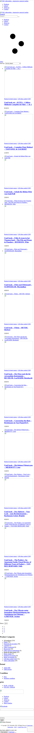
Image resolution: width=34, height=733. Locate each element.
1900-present (8, 669)
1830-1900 (7, 668)
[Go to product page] (19, 82)
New (5, 677)
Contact (6, 9)
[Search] (18, 16)
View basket (4, 732)
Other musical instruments (11, 650)
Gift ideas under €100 (24, 99)
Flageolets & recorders (10, 644)
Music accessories (9, 657)
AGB (15, 727)
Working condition (9, 678)
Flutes (5, 642)
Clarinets (6, 645)
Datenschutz (10, 727)
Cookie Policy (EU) (22, 727)
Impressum (29, 725)
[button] (2, 14)
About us (6, 7)
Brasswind (7, 649)
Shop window (8, 703)
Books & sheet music (10, 99)
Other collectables (9, 660)
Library (6, 6)
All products (7, 640)
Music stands (8, 654)
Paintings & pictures (10, 655)
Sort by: (2, 63)
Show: (2, 623)
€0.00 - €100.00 (8, 685)
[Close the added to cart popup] (15, 732)
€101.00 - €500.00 (9, 687)
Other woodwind (9, 647)
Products (6, 4)
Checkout (11, 732)
